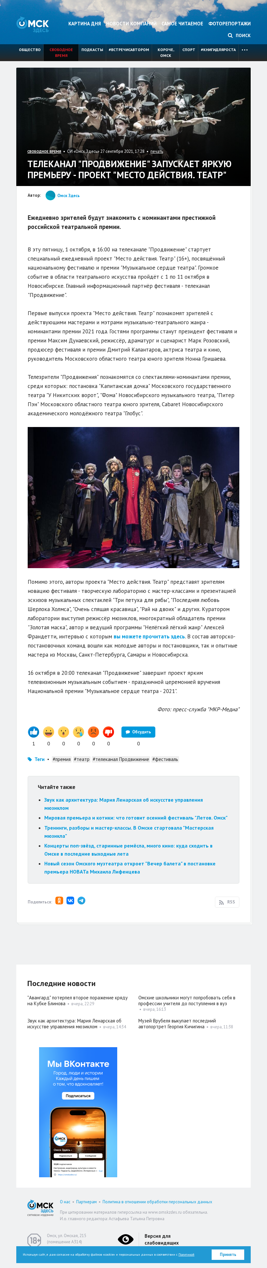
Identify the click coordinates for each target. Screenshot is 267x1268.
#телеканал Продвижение (121, 759)
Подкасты (92, 49)
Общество (30, 49)
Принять (228, 1254)
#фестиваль (165, 759)
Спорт (188, 49)
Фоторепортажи (229, 23)
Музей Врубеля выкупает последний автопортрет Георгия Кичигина (177, 1024)
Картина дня (84, 23)
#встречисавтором (129, 49)
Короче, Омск (166, 52)
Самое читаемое (182, 23)
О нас (65, 1202)
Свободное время (61, 52)
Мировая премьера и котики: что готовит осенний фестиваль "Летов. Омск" (136, 817)
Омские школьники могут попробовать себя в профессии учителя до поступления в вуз (186, 1000)
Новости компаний (131, 23)
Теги (40, 759)
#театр (82, 759)
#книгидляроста (218, 49)
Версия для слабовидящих (162, 1239)
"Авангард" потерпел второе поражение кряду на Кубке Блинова (77, 1000)
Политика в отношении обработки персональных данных (157, 1202)
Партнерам (86, 1202)
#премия (62, 759)
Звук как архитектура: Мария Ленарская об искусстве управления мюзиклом (74, 1024)
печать (156, 151)
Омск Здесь (32, 24)
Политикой (186, 1254)
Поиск (242, 35)
